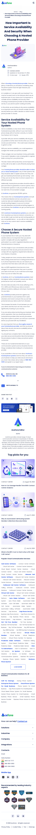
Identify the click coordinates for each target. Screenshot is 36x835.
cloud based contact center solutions (14, 569)
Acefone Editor (18, 430)
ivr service (13, 654)
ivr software (26, 651)
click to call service (21, 648)
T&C (25, 827)
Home (16, 12)
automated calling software (10, 609)
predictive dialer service (21, 646)
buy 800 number (29, 627)
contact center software (27, 564)
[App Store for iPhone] (3, 777)
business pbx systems (28, 656)
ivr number (23, 654)
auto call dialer (14, 603)
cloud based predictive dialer (18, 643)
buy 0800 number (8, 630)
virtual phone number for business (20, 638)
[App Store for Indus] (17, 777)
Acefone (5, 193)
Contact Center (15, 71)
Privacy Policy (5, 827)
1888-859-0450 (11, 376)
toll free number (26, 622)
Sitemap (32, 827)
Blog (21, 12)
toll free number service (12, 633)
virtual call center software (26, 593)
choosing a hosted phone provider (16, 83)
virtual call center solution (11, 595)
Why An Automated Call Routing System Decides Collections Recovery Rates (15, 520)
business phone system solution (14, 659)
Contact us (22, 721)
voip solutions (17, 619)
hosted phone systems (21, 197)
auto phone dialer (15, 601)
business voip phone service (10, 614)
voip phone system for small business (20, 689)
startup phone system (24, 681)
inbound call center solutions (25, 577)
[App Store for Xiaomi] (13, 777)
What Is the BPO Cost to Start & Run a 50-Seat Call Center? (17, 553)
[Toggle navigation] (33, 2)
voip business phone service (19, 617)
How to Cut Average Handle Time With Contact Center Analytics (18, 487)
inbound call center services (12, 580)
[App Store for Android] (8, 777)
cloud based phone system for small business (16, 691)
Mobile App (6, 772)
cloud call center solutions (23, 572)
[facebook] (13, 816)
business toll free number (9, 625)
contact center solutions (24, 566)
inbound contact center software (24, 582)
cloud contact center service (11, 574)
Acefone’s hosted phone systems (15, 213)
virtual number (15, 635)
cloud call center (8, 566)
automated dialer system (22, 606)
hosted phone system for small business (15, 694)
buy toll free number (15, 627)
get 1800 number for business (25, 630)
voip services (13, 611)
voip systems (28, 619)
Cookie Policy (17, 827)
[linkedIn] (18, 816)
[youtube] (23, 816)
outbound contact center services (20, 590)
